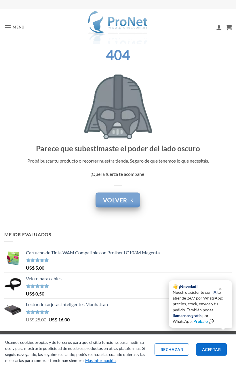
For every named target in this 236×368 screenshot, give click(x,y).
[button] (14, 27)
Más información (100, 360)
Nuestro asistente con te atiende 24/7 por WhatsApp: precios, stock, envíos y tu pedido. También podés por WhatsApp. (198, 304)
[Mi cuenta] (219, 27)
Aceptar (211, 349)
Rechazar (172, 349)
